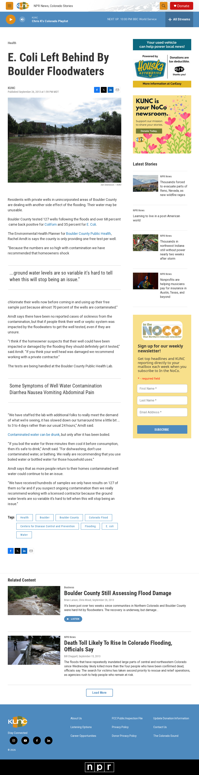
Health (12, 43)
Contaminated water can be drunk (34, 435)
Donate (183, 6)
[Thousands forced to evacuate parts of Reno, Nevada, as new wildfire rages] (145, 183)
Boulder (45, 517)
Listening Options (81, 727)
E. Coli (91, 224)
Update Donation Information (171, 718)
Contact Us (160, 727)
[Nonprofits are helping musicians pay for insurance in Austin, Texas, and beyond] (145, 281)
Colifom (51, 224)
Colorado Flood (98, 517)
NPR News (166, 176)
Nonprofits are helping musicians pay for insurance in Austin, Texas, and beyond (173, 288)
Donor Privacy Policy (124, 735)
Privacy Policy (120, 727)
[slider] (28, 19)
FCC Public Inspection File (127, 718)
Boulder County (69, 517)
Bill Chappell (71, 656)
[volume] (22, 19)
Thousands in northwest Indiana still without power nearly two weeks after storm (172, 250)
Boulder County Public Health (88, 233)
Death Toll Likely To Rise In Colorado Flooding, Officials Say (118, 646)
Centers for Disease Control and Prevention (47, 526)
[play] (11, 19)
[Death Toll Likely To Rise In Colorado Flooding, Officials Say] (34, 650)
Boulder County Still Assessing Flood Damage (117, 593)
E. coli (110, 526)
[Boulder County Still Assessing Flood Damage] (34, 600)
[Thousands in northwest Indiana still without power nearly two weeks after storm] (145, 242)
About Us (76, 718)
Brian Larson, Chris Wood (77, 600)
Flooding (90, 526)
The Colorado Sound (165, 735)
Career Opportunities (83, 735)
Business (69, 587)
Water (24, 534)
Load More (99, 692)
